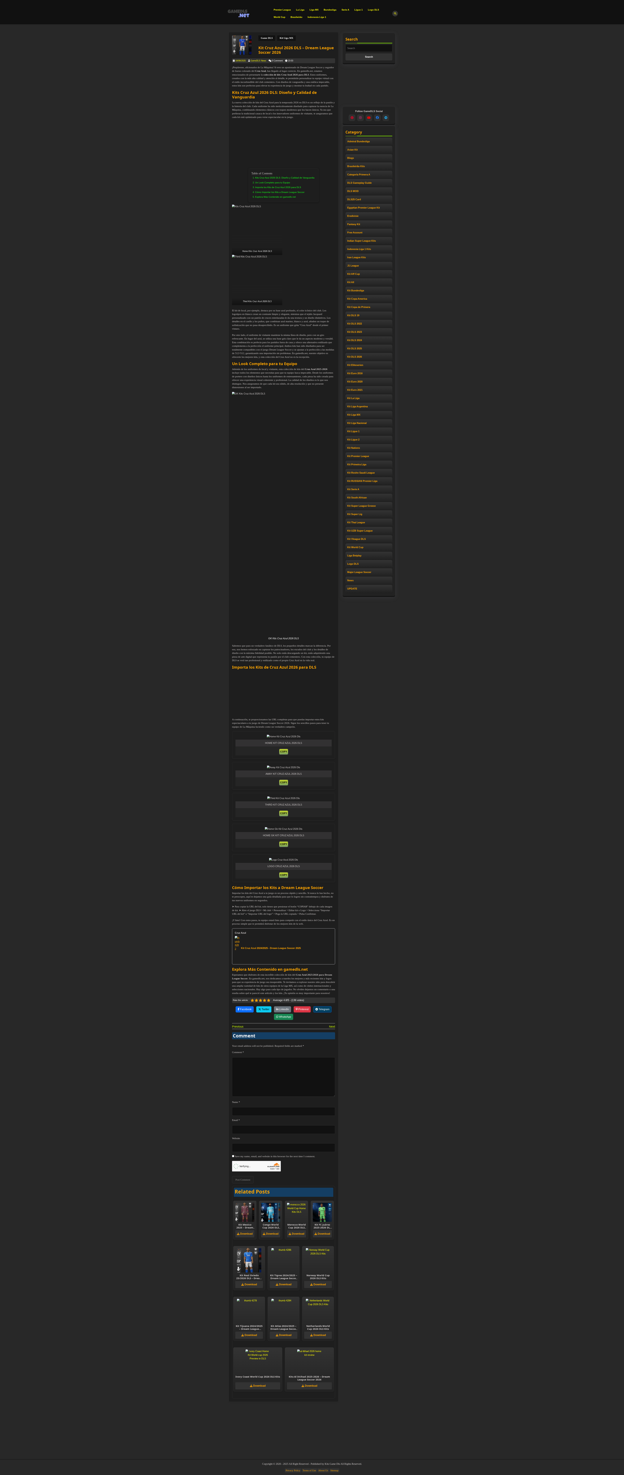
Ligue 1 (358, 9)
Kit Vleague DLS (356, 539)
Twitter (265, 1009)
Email (236, 1120)
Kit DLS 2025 (354, 348)
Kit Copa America (357, 298)
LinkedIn (283, 1009)
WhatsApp (284, 1016)
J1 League (353, 265)
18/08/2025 (240, 60)
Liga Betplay (354, 555)
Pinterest (303, 1009)
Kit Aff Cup (353, 274)
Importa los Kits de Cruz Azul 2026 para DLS (278, 187)
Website (236, 1138)
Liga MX (314, 9)
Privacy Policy (293, 1470)
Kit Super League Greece (361, 505)
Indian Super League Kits (361, 240)
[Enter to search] (395, 13)
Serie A (345, 9)
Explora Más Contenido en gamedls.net (275, 197)
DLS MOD (353, 191)
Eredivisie (352, 216)
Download (246, 1233)
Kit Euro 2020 (355, 381)
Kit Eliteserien (355, 365)
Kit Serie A (353, 489)
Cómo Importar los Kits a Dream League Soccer (280, 192)
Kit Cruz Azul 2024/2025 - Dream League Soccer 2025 (271, 948)
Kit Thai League (356, 522)
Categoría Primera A (358, 174)
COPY (283, 751)
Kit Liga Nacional (357, 423)
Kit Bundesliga (355, 290)
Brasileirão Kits (356, 166)
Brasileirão (296, 17)
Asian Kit (352, 149)
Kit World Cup (355, 547)
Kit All (350, 282)
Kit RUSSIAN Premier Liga (362, 481)
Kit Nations (353, 447)
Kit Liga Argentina (357, 406)
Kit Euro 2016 (355, 373)
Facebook (245, 1009)
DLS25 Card (354, 199)
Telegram (323, 1009)
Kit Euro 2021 (355, 389)
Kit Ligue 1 (353, 431)
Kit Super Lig (354, 514)
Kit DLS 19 (353, 315)
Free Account (354, 232)
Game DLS (267, 38)
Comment (238, 1052)
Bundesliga (330, 9)
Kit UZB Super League (360, 530)
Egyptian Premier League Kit (363, 207)
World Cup (279, 17)
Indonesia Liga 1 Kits (359, 249)
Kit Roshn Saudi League (361, 472)
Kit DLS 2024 (354, 340)
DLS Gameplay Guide (359, 182)
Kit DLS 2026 (354, 356)
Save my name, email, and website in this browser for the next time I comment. (275, 1156)
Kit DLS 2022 (354, 323)
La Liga (300, 9)
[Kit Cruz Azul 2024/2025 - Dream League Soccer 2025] (237, 948)
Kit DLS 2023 (354, 332)
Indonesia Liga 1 (317, 17)
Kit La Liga (353, 398)
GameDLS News (258, 60)
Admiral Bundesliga (358, 141)
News (350, 580)
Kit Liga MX (286, 38)
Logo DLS (373, 9)
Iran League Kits (356, 257)
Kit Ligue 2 (353, 439)
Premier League (282, 9)
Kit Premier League (358, 456)
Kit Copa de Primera (358, 307)
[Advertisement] (291, 144)
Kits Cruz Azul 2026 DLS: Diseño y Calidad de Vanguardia (284, 178)
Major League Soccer (359, 572)
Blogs (350, 158)
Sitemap (334, 1470)
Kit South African (357, 497)
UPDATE (352, 588)
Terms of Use (309, 1470)
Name (236, 1102)
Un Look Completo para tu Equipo (272, 182)
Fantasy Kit (353, 224)
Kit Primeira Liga (356, 464)
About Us (323, 1470)
